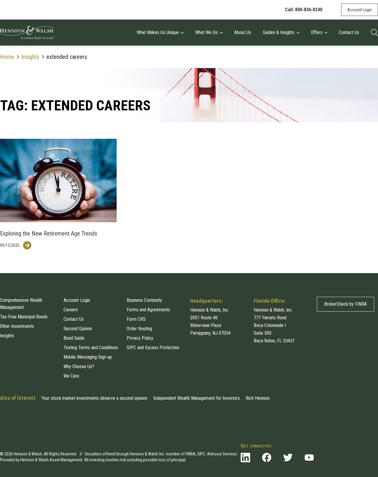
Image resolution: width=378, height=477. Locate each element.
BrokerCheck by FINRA (345, 304)
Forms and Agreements (148, 309)
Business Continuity (144, 300)
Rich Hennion (258, 398)
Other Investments (17, 326)
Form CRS (136, 319)
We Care (71, 376)
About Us (242, 32)
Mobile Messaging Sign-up (87, 357)
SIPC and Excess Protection (153, 347)
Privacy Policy (140, 338)
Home (7, 56)
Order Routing (139, 328)
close (373, 432)
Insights (30, 56)
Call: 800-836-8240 (303, 9)
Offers (316, 32)
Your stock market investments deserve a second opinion (94, 398)
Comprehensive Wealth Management (21, 303)
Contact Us (349, 32)
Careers (70, 309)
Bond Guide (73, 338)
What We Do (206, 32)
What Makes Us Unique (158, 32)
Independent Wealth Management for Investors (196, 398)
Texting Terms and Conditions (90, 347)
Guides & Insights (278, 32)
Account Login (359, 9)
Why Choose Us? (78, 366)
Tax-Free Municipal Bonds (24, 317)
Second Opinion (77, 328)
